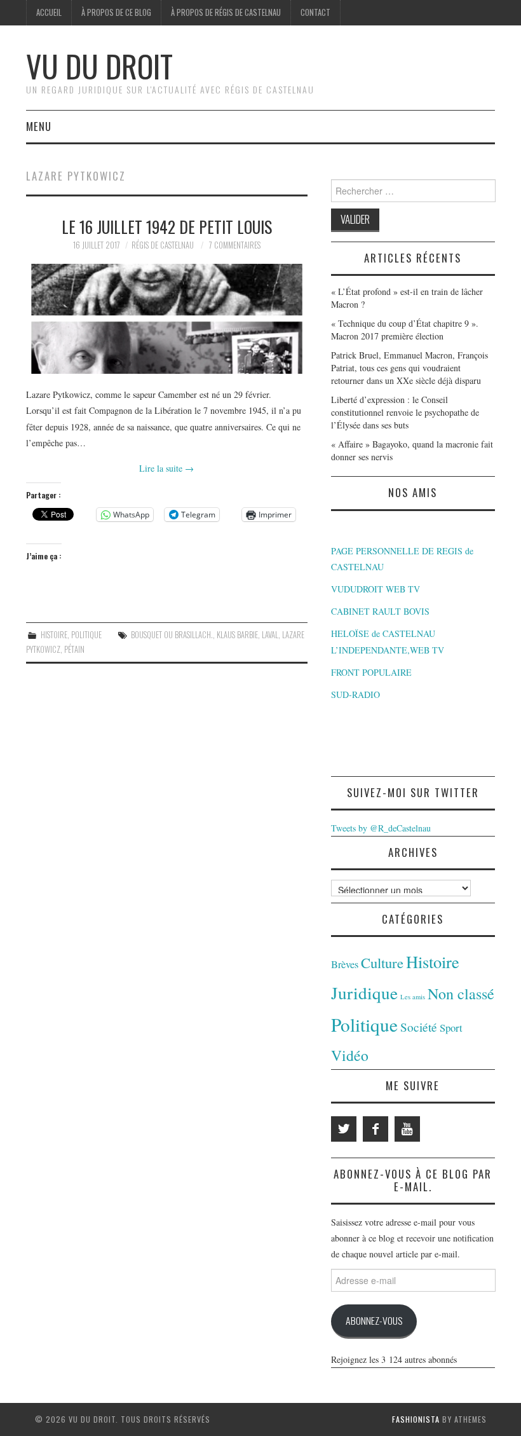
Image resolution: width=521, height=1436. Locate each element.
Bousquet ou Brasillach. (172, 635)
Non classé (461, 993)
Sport (451, 1027)
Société (418, 1027)
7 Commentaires (234, 245)
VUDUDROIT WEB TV (375, 589)
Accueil (49, 12)
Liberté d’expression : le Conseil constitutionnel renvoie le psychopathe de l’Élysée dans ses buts (405, 412)
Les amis (412, 996)
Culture (382, 962)
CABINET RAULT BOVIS (380, 611)
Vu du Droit (99, 65)
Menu (38, 126)
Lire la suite (166, 468)
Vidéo (350, 1055)
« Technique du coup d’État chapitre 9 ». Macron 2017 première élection (404, 329)
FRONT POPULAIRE (371, 672)
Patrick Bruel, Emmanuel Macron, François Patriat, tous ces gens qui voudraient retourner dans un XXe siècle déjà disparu (409, 367)
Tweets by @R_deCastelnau (381, 828)
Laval (270, 635)
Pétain (74, 649)
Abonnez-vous (374, 1320)
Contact (315, 12)
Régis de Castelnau (163, 245)
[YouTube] (407, 1129)
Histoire (54, 635)
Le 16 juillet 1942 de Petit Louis (167, 226)
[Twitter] (343, 1129)
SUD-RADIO (355, 694)
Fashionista (416, 1419)
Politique (86, 635)
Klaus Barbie (237, 635)
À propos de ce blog (116, 12)
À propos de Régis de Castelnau (226, 12)
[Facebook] (375, 1129)
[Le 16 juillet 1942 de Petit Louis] (167, 319)
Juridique (364, 992)
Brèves (344, 964)
